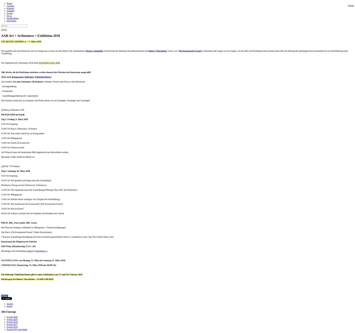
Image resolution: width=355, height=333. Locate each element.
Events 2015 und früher (17, 329)
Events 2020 (12, 317)
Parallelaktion (13, 18)
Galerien (10, 6)
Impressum (11, 21)
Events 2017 (12, 324)
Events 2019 (12, 319)
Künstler (10, 8)
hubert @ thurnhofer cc (37, 251)
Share (4, 296)
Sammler (10, 11)
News (9, 16)
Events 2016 (12, 327)
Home (9, 3)
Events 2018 (12, 322)
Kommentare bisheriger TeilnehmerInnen (31, 77)
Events (10, 13)
